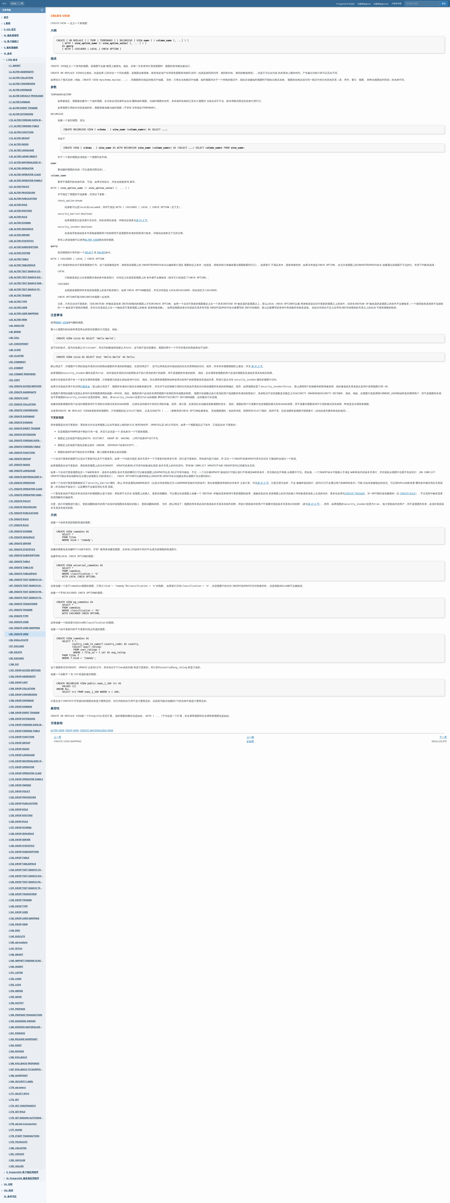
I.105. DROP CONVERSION (23, 694)
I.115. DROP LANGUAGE (22, 754)
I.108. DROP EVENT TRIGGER (24, 712)
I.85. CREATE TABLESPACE (23, 573)
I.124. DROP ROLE (18, 809)
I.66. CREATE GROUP (20, 458)
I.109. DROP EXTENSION (22, 718)
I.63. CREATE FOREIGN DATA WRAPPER (27, 440)
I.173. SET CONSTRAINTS (22, 1105)
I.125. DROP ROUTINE (21, 815)
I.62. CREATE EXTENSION (22, 434)
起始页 (250, 741)
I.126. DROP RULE (18, 821)
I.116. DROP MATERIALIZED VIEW (27, 761)
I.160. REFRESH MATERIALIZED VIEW (27, 1027)
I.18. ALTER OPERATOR (21, 168)
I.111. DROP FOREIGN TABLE (24, 730)
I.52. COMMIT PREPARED (22, 374)
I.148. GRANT (16, 954)
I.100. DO (14, 664)
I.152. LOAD (15, 978)
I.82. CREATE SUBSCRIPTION (24, 555)
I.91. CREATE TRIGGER (21, 609)
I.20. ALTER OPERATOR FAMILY (25, 180)
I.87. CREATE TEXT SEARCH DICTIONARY (27, 585)
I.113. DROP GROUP (19, 742)
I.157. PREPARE (17, 1008)
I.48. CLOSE (15, 349)
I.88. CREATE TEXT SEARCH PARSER (27, 591)
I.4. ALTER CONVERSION (22, 83)
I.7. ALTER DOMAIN (19, 101)
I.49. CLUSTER (16, 355)
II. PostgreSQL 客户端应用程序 (22, 1172)
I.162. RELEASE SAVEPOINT (23, 1039)
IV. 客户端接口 (11, 41)
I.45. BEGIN (15, 331)
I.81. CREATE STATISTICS (22, 549)
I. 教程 (7, 23)
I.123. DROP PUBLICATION (23, 803)
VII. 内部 (8, 1184)
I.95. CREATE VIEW (18, 634)
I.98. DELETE (15, 652)
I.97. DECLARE (16, 646)
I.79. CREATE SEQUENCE (22, 537)
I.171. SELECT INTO (19, 1093)
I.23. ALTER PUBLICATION (23, 198)
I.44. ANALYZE (16, 325)
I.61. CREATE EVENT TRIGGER (24, 428)
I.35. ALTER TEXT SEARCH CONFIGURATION (27, 271)
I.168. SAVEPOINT (18, 1075)
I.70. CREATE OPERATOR (22, 482)
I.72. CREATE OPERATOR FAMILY (26, 494)
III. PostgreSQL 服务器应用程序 (22, 1178)
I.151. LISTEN (16, 972)
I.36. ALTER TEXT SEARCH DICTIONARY (27, 277)
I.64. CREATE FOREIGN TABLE (24, 446)
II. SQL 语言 (10, 29)
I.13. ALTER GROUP (19, 138)
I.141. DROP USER (18, 912)
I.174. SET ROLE (17, 1111)
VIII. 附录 (8, 1190)
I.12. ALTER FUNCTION (21, 132)
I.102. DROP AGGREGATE (22, 676)
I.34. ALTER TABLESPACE (22, 265)
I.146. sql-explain (18, 942)
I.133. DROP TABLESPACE (22, 863)
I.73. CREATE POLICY (20, 501)
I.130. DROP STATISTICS (21, 845)
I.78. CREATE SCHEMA (20, 531)
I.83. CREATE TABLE (19, 561)
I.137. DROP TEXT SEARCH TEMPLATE (27, 888)
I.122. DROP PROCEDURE (22, 797)
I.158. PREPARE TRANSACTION (25, 1014)
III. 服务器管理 (11, 35)
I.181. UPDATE (16, 1154)
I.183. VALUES (16, 1166)
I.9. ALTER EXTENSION (21, 114)
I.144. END (14, 930)
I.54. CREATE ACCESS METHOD (25, 386)
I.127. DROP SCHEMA (20, 827)
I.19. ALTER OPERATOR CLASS (25, 174)
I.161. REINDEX (17, 1033)
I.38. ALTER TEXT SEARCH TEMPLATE (27, 289)
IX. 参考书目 (10, 1196)
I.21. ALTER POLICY (19, 186)
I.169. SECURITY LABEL (21, 1081)
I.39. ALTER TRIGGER (20, 295)
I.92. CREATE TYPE (18, 615)
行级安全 (85, 386)
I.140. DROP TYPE (18, 906)
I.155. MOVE (15, 996)
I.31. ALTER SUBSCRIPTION (23, 247)
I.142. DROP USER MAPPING (24, 918)
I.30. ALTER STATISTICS (21, 240)
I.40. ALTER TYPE (18, 301)
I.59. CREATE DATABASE (21, 416)
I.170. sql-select (17, 1087)
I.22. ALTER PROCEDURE (22, 192)
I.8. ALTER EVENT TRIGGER (23, 107)
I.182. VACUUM (17, 1160)
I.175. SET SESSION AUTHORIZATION (27, 1117)
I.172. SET (14, 1099)
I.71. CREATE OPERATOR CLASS (25, 488)
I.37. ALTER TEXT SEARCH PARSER (27, 283)
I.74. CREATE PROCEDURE (23, 507)
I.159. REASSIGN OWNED (22, 1021)
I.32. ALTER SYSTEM (19, 253)
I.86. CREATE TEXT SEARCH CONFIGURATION (27, 579)
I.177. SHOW (15, 1129)
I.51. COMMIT (16, 367)
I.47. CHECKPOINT (18, 343)
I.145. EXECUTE (17, 936)
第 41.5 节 (141, 220)
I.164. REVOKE (16, 1051)
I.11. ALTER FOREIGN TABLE (24, 126)
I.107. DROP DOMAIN (20, 706)
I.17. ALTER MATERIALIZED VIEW (26, 162)
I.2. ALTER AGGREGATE (21, 71)
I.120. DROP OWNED (20, 785)
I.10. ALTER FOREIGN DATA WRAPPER (27, 120)
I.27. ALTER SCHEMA (20, 222)
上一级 (250, 737)
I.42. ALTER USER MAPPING (23, 313)
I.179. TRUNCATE (18, 1141)
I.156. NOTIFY (16, 1003)
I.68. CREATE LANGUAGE (22, 470)
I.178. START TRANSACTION (24, 1135)
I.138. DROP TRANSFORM (23, 894)
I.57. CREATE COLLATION (22, 404)
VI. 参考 (8, 53)
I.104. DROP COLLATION (22, 688)
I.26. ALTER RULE (18, 216)
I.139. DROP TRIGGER (20, 900)
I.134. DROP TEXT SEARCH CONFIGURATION (27, 869)
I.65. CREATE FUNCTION (22, 452)
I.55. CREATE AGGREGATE (22, 392)
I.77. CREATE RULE (19, 525)
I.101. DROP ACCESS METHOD (25, 670)
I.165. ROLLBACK (18, 1057)
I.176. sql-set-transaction (23, 1123)
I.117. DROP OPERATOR (21, 767)
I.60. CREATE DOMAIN (21, 422)
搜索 (444, 3)
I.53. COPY (14, 380)
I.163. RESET (15, 1045)
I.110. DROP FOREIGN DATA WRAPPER (27, 724)
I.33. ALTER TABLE (18, 259)
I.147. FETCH (15, 948)
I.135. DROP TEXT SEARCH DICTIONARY (27, 875)
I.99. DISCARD (16, 658)
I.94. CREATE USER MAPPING (24, 627)
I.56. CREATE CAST (18, 398)
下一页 (443, 737)
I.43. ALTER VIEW (18, 319)
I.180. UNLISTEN (18, 1148)
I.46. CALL (14, 337)
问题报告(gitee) (364, 3)
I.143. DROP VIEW (18, 924)
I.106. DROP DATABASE (21, 700)
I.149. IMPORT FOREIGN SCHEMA (26, 960)
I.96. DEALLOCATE (18, 640)
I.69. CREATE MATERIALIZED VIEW (27, 476)
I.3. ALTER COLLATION (21, 77)
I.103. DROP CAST (18, 682)
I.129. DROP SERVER (19, 839)
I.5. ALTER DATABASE (20, 89)
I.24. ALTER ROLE (18, 204)
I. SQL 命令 (12, 59)
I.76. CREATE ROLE (19, 519)
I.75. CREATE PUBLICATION (23, 513)
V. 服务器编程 (11, 47)
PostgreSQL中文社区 (345, 3)
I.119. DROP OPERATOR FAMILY (26, 779)
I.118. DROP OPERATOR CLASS (25, 773)
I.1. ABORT (15, 65)
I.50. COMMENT (17, 361)
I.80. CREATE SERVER (20, 543)
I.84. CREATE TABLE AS (21, 567)
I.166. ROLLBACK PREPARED (24, 1063)
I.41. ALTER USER (18, 307)
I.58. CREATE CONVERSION (23, 410)
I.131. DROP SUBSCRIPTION (24, 851)
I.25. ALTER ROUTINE (20, 210)
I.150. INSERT (16, 966)
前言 (6, 17)
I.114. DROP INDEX (19, 748)
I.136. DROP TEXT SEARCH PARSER (27, 881)
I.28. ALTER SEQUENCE (21, 228)
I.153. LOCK (15, 984)
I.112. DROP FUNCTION (21, 736)
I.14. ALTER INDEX (19, 144)
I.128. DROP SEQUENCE (21, 833)
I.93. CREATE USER (19, 621)
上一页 (57, 737)
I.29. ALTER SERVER (19, 234)
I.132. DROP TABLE (19, 857)
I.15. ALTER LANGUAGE (21, 150)
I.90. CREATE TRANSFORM (23, 603)
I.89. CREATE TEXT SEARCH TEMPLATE (27, 597)
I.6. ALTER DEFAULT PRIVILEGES (26, 95)
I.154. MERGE (16, 990)
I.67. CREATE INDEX (19, 464)
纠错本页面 (396, 3)
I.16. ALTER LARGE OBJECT (23, 156)
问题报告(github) (381, 3)
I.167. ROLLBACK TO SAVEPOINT (26, 1069)
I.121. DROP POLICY (19, 791)
